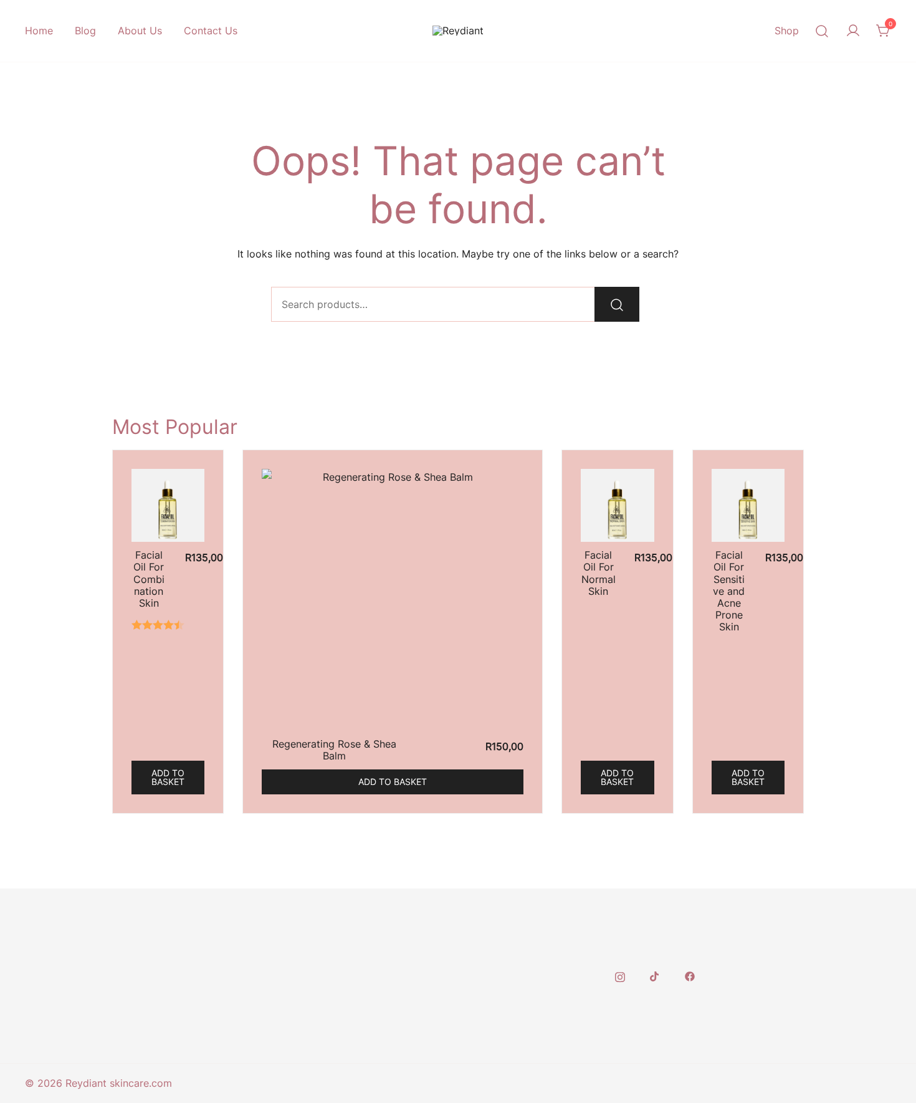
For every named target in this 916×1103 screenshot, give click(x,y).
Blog (85, 30)
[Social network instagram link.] (620, 976)
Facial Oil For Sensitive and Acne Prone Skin (729, 591)
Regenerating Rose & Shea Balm (334, 750)
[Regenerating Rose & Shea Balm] (392, 600)
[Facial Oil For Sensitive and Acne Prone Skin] (748, 505)
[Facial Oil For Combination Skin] (167, 505)
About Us (140, 30)
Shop (787, 30)
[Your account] (853, 31)
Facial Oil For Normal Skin (598, 573)
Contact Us (210, 30)
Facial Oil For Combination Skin (149, 579)
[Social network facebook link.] (690, 976)
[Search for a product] (822, 30)
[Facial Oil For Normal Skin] (617, 505)
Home (39, 30)
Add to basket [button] (167, 777)
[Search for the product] (616, 304)
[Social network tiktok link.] (655, 976)
